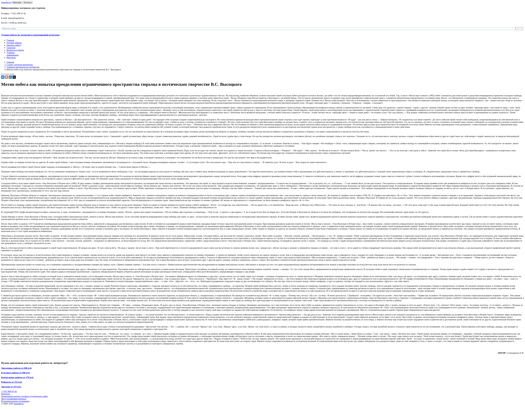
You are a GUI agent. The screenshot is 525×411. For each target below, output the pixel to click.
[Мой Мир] (10, 77)
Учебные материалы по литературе (23, 67)
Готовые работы (14, 43)
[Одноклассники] (6, 77)
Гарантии (11, 48)
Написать (5, 394)
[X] (14, 77)
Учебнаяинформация (12, 53)
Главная (10, 40)
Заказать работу (14, 45)
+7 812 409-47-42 (9, 391)
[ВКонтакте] (2, 77)
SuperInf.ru (19, 404)
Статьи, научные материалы (20, 64)
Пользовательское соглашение (15, 401)
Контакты (11, 57)
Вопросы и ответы (15, 50)
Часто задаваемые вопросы (13, 399)
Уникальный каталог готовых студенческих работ (24, 396)
